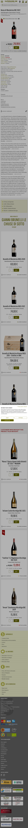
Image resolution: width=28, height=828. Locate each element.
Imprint (25, 406)
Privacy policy (20, 406)
